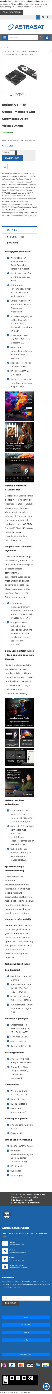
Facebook (12, 1242)
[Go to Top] (46, 1386)
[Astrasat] (26, 21)
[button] (11, 95)
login (47, 17)
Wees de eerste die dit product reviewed (19, 140)
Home (6, 47)
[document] (26, 7)
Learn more (36, 7)
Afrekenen (42, 17)
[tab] (19, 230)
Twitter (11, 1257)
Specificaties (15, 237)
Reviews (12, 243)
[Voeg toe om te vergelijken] (5, 166)
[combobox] (23, 37)
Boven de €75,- (25, 1197)
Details (12, 230)
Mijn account (38, 17)
